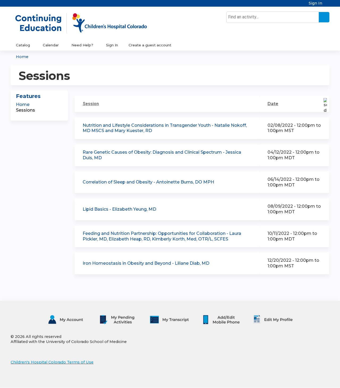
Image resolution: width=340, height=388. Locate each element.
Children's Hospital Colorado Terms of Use (52, 362)
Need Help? (82, 45)
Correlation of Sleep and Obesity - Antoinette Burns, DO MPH (148, 182)
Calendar (51, 45)
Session (91, 103)
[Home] (87, 23)
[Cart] (327, 5)
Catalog (23, 45)
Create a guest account (150, 45)
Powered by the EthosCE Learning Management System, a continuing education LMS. (310, 379)
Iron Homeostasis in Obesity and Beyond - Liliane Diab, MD (146, 263)
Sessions (25, 110)
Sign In (315, 3)
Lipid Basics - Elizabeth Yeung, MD (119, 209)
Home (22, 56)
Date (272, 103)
